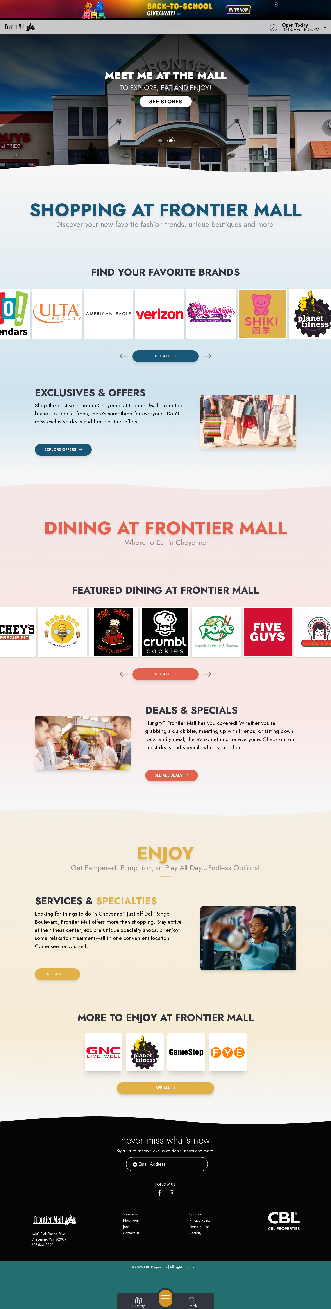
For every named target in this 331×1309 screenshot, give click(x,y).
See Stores (165, 101)
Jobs (126, 1226)
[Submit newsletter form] (199, 1164)
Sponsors (196, 1214)
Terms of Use (199, 1226)
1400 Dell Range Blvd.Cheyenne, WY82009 (48, 1236)
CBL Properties (155, 1267)
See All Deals (168, 775)
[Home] (125, 27)
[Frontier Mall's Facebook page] (160, 1192)
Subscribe (130, 1214)
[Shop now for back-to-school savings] (238, 9)
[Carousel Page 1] (160, 140)
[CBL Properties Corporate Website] (268, 1221)
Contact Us (131, 1233)
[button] (302, 27)
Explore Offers (60, 449)
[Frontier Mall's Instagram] (172, 1192)
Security (195, 1233)
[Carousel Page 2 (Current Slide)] (171, 140)
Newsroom (131, 1220)
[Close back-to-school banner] (276, 4)
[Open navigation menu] (165, 1298)
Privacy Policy (199, 1220)
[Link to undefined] (57, 314)
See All (163, 356)
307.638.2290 (42, 1244)
